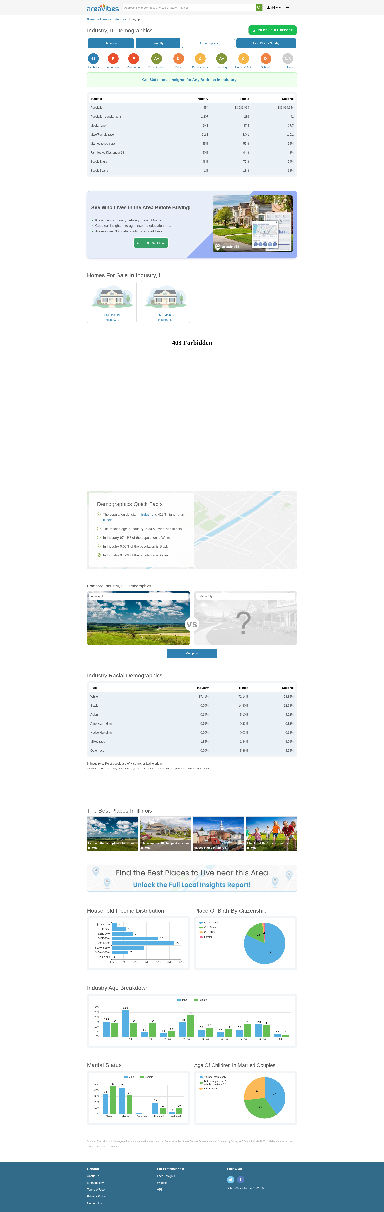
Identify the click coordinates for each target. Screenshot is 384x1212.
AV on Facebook (240, 1179)
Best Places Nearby (266, 43)
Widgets (162, 1182)
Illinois (104, 19)
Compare (192, 653)
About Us (93, 1176)
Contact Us (94, 1203)
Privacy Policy (96, 1196)
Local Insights (166, 1176)
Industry (118, 19)
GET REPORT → (151, 243)
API (159, 1189)
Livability (272, 7)
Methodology (95, 1182)
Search (91, 19)
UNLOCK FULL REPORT (275, 30)
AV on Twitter (230, 1179)
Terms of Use (96, 1189)
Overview (111, 43)
